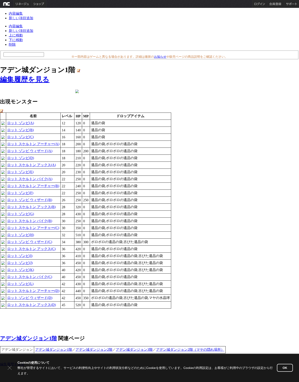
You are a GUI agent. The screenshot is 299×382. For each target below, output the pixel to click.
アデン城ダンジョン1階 (28, 338)
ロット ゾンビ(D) (20, 158)
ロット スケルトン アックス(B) (31, 207)
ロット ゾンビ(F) (20, 193)
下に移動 (16, 40)
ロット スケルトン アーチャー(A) (33, 144)
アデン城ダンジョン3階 (134, 349)
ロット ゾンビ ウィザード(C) (29, 242)
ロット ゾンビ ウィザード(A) (29, 151)
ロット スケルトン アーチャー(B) (33, 186)
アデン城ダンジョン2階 (94, 349)
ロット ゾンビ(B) (20, 130)
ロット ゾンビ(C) (20, 137)
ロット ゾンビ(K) (20, 270)
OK (285, 368)
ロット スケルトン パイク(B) (29, 221)
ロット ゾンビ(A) (20, 123)
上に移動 (16, 35)
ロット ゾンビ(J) (20, 263)
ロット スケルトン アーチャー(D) (33, 291)
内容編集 (16, 13)
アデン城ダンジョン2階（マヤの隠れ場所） (190, 349)
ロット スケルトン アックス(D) (31, 305)
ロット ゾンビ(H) (20, 235)
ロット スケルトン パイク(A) (29, 179)
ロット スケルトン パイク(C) (29, 277)
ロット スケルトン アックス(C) (31, 249)
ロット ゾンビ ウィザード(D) (29, 298)
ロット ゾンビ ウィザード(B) (29, 200)
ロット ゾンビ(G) (20, 214)
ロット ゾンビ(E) (20, 172)
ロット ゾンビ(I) (19, 256)
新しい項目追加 (21, 18)
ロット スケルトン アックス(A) (31, 165)
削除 (12, 44)
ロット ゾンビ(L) (20, 284)
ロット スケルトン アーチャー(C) (33, 228)
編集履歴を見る (24, 79)
